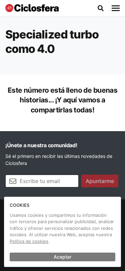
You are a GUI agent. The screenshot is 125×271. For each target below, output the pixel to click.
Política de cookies (29, 241)
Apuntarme (100, 181)
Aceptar (62, 257)
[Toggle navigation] (116, 8)
